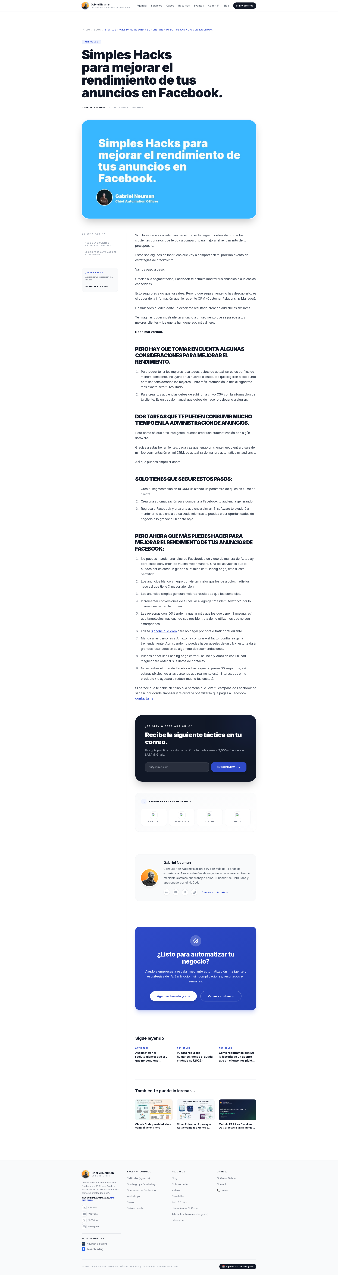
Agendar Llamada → (98, 286)
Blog (226, 5)
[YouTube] (176, 892)
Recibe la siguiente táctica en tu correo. (99, 244)
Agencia (142, 5)
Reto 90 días (179, 1202)
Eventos (199, 5)
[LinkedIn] (167, 892)
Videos (176, 1190)
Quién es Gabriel (226, 1178)
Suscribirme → (229, 766)
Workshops (133, 1196)
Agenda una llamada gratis (238, 1266)
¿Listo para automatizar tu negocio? (101, 253)
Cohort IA (213, 5)
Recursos (184, 5)
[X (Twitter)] (185, 892)
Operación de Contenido (141, 1190)
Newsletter (178, 1196)
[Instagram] (194, 892)
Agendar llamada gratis (173, 996)
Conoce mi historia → (215, 892)
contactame (144, 698)
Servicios (156, 5)
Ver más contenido (221, 996)
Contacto (222, 1184)
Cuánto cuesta (135, 1208)
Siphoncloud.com (164, 631)
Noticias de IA (180, 1184)
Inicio (86, 29)
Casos (170, 5)
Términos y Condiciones (142, 1266)
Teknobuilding (93, 1249)
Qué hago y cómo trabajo (142, 1184)
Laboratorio (178, 1220)
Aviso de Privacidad (167, 1266)
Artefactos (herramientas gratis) (190, 1214)
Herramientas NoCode (185, 1208)
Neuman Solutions (95, 1243)
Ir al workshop (245, 5)
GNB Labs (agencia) (138, 1178)
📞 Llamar (222, 1190)
